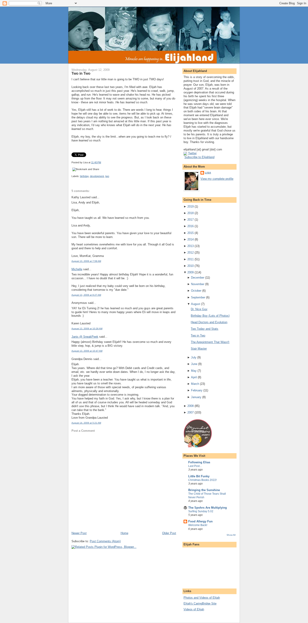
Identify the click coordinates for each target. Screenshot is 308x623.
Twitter (192, 153)
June (194, 364)
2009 (190, 272)
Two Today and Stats (204, 328)
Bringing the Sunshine (204, 490)
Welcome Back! (197, 525)
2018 (190, 213)
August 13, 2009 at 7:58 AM (86, 261)
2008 (190, 406)
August (195, 304)
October (196, 290)
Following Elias (199, 462)
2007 (190, 412)
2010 (190, 266)
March (195, 383)
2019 (190, 206)
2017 (190, 219)
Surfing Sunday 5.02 (200, 511)
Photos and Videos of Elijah (202, 597)
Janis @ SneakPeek (84, 336)
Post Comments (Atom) (105, 541)
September (198, 297)
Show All (231, 535)
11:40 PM (96, 162)
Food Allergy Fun (200, 521)
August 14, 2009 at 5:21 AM (86, 423)
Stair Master (199, 348)
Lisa (208, 172)
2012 (190, 252)
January (196, 397)
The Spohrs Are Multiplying (207, 507)
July (193, 357)
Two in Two (80, 73)
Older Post (169, 533)
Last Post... (195, 466)
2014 (190, 239)
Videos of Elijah (194, 609)
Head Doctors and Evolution (209, 322)
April (194, 377)
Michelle (76, 269)
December (197, 277)
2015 (190, 233)
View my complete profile (216, 178)
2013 (190, 246)
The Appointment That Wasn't (210, 342)
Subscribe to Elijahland (199, 157)
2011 (190, 259)
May (194, 370)
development (97, 176)
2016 (190, 226)
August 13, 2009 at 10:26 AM (86, 328)
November (197, 284)
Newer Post (79, 533)
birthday (84, 176)
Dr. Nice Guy (199, 309)
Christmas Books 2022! (202, 480)
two (107, 176)
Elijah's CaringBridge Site (200, 603)
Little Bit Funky (198, 476)
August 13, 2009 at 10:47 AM (86, 351)
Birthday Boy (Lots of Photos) (210, 315)
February (196, 390)
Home (124, 533)
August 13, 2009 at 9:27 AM (86, 295)
